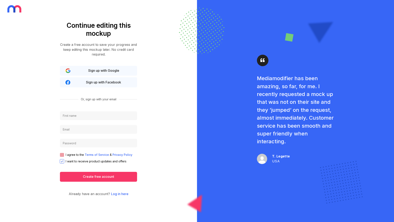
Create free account (98, 177)
